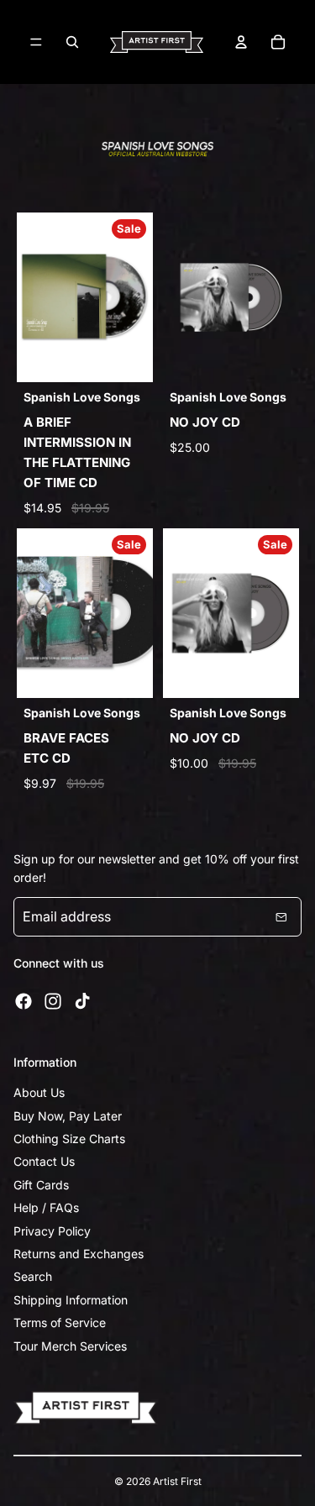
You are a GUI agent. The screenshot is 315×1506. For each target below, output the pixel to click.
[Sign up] (281, 917)
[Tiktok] (82, 1001)
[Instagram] (53, 1001)
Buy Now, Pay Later (67, 1116)
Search (32, 1276)
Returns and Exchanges (78, 1253)
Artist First (177, 1481)
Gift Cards (41, 1185)
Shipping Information (70, 1300)
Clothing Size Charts (69, 1138)
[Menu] (36, 42)
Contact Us (44, 1161)
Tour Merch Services (70, 1346)
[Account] (241, 42)
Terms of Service (59, 1322)
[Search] (72, 42)
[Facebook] (23, 1001)
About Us (39, 1092)
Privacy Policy (52, 1231)
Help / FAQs (46, 1207)
